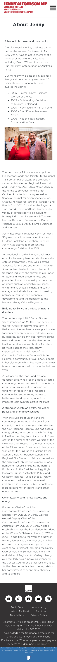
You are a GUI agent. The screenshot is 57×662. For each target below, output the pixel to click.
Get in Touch (17, 607)
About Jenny (39, 607)
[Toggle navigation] (53, 8)
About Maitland (20, 611)
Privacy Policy (39, 615)
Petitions (41, 611)
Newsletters (17, 615)
